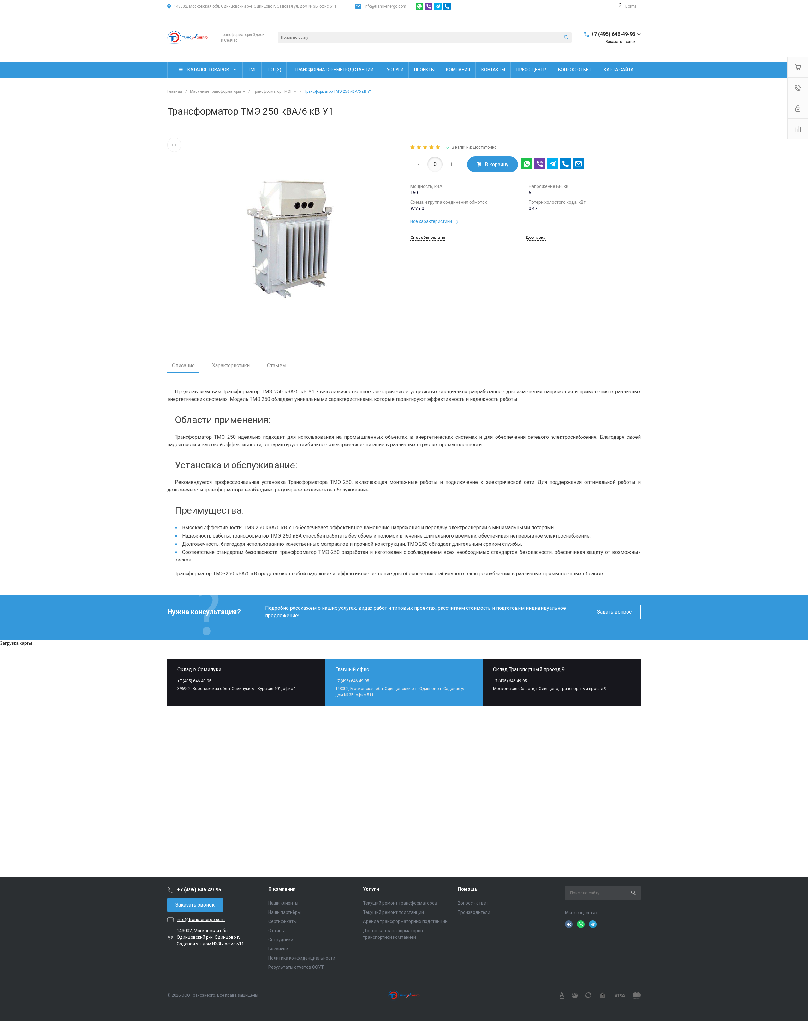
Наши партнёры (284, 912)
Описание (183, 365)
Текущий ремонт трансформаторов (400, 903)
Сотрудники (280, 939)
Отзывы (277, 365)
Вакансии (278, 948)
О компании (282, 889)
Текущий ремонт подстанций (393, 912)
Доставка (536, 237)
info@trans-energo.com (385, 6)
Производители (474, 912)
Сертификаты (282, 921)
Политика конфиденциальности (301, 958)
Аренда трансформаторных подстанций (405, 921)
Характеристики (231, 365)
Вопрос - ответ (473, 903)
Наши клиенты (283, 903)
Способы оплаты (427, 237)
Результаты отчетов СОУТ (296, 967)
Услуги (371, 889)
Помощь (468, 889)
